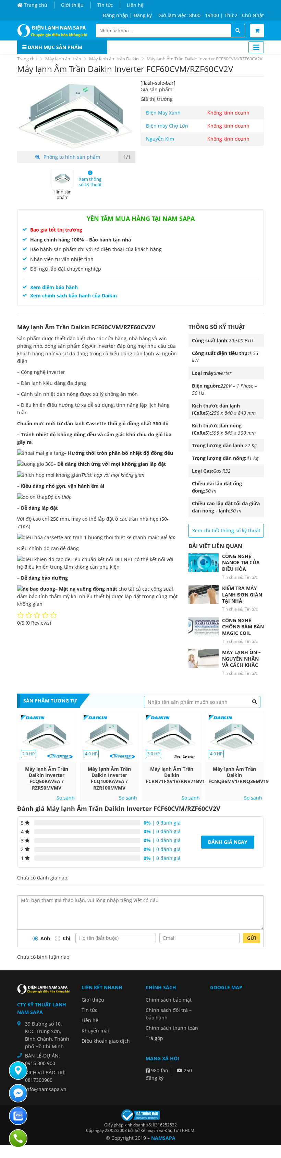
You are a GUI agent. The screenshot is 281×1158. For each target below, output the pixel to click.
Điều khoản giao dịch (106, 1041)
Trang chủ (35, 5)
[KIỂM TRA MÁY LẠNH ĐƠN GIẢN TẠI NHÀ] (203, 594)
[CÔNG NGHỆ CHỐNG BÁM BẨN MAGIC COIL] (203, 626)
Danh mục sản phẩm (54, 47)
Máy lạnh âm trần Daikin (114, 59)
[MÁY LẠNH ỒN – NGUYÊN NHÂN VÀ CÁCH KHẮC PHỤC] (203, 658)
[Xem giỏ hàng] (257, 30)
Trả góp (154, 1038)
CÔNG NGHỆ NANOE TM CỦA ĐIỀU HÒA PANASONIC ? (241, 565)
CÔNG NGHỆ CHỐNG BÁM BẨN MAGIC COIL (243, 626)
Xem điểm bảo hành (54, 287)
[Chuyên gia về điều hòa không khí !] (54, 30)
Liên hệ (135, 5)
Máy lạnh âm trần (63, 59)
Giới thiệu (72, 5)
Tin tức (105, 5)
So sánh (66, 798)
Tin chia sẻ (232, 577)
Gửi (251, 938)
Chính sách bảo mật (169, 999)
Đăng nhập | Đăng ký (127, 15)
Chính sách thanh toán (172, 1028)
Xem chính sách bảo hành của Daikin (73, 295)
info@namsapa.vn (45, 1089)
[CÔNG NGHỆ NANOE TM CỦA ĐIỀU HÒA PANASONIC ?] (203, 562)
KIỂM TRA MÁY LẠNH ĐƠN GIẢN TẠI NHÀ (242, 594)
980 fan (159, 1070)
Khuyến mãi (95, 1030)
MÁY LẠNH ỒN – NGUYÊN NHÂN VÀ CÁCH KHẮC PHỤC (241, 661)
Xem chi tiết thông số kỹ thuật (226, 530)
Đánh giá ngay (227, 842)
